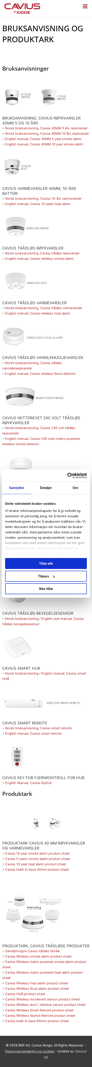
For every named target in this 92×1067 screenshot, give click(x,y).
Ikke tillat (46, 589)
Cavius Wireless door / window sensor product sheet (45, 1005)
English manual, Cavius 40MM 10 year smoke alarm (44, 144)
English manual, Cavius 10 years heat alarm (38, 204)
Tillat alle (46, 563)
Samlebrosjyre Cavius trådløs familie (32, 951)
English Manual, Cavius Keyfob (28, 783)
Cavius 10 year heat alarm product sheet (35, 864)
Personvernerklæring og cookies (29, 1051)
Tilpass (43, 576)
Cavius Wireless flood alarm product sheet (37, 989)
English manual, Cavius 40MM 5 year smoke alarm (43, 139)
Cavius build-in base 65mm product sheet (37, 1021)
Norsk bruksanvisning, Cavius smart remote (38, 728)
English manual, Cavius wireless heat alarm (37, 313)
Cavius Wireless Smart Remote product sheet (39, 1010)
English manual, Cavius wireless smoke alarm (39, 259)
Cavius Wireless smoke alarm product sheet (38, 956)
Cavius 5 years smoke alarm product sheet (37, 859)
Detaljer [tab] (46, 488)
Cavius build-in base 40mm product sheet (37, 870)
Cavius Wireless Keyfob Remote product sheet (40, 1016)
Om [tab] (75, 488)
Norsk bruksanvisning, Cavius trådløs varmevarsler (43, 308)
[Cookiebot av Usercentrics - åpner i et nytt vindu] (67, 475)
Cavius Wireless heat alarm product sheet (36, 983)
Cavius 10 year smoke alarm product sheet (37, 853)
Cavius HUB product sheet (25, 994)
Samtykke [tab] (16, 488)
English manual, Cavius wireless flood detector (40, 374)
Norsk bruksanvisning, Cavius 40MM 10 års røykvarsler (47, 134)
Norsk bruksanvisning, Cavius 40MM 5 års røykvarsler (46, 128)
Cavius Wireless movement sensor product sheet (42, 999)
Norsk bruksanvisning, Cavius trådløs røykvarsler (42, 253)
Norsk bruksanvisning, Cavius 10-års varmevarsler (43, 199)
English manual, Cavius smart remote (33, 734)
